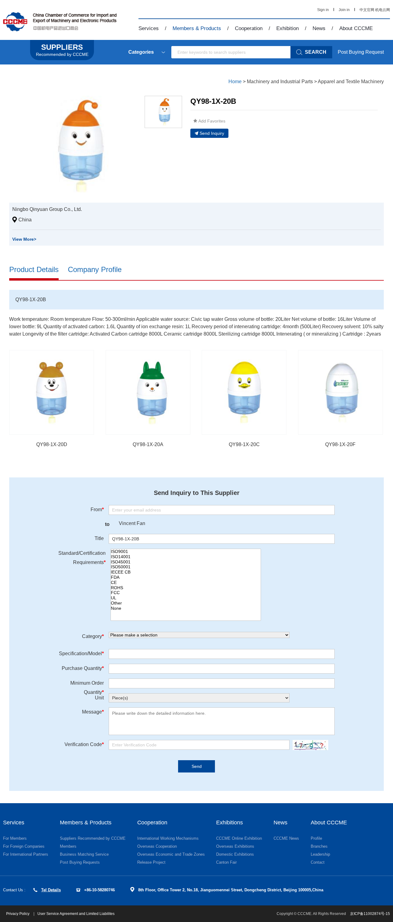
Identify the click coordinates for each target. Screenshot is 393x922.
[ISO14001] (186, 556)
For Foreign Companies (24, 846)
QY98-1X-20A (148, 444)
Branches (319, 846)
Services (148, 28)
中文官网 (367, 10)
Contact (318, 862)
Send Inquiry (212, 133)
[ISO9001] (186, 551)
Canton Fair (226, 862)
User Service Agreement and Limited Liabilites (76, 914)
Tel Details (51, 890)
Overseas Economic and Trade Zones (171, 854)
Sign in (323, 10)
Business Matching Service (84, 854)
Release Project (151, 862)
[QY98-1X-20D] (51, 392)
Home (235, 81)
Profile (316, 838)
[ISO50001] (186, 567)
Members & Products (197, 28)
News (319, 28)
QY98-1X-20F (340, 444)
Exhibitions (229, 822)
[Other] (186, 603)
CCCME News (286, 838)
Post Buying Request (361, 52)
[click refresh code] (309, 745)
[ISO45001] (186, 562)
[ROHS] (186, 587)
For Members (15, 838)
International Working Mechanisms (168, 838)
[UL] (186, 598)
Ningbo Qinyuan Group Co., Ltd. (47, 209)
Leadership (320, 854)
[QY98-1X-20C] (244, 392)
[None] (186, 608)
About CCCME (356, 28)
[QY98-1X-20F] (340, 392)
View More (24, 239)
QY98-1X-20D (51, 444)
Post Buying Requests (80, 862)
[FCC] (186, 592)
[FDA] (186, 577)
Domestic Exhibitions (235, 854)
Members (68, 846)
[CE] (186, 582)
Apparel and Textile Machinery (351, 81)
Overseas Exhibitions (235, 846)
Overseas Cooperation (157, 846)
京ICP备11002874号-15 (370, 914)
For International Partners (25, 854)
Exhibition (287, 28)
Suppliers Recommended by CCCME (93, 838)
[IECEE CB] (186, 572)
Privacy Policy (18, 914)
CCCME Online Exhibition (239, 838)
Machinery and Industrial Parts (280, 81)
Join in (344, 10)
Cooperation (249, 28)
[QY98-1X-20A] (148, 392)
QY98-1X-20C (244, 444)
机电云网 (382, 10)
